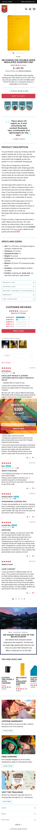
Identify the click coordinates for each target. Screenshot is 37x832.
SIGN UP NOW (18, 428)
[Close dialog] (35, 400)
